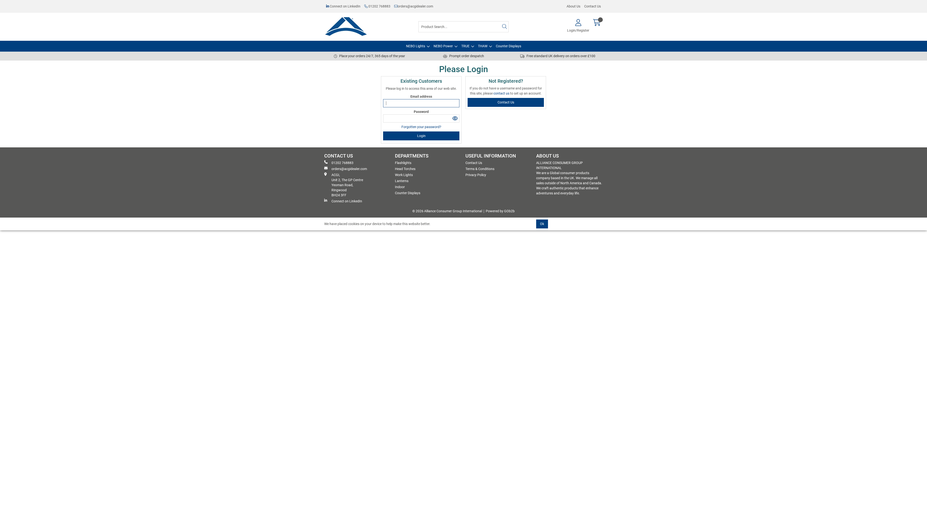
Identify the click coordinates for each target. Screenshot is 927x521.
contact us (501, 93)
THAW (482, 46)
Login (421, 136)
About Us (573, 6)
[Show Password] (455, 118)
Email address (421, 96)
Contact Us (592, 6)
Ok (542, 224)
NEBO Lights (415, 46)
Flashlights (403, 163)
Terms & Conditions (479, 169)
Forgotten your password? (421, 127)
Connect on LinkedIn (344, 6)
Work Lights (404, 175)
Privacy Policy (475, 175)
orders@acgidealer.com (415, 6)
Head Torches (405, 169)
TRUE (465, 46)
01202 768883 (379, 6)
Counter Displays (508, 46)
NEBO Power (443, 46)
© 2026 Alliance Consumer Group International (447, 211)
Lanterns (401, 181)
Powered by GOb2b (500, 211)
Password (421, 112)
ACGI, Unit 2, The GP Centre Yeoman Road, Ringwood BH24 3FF (347, 185)
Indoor (400, 187)
